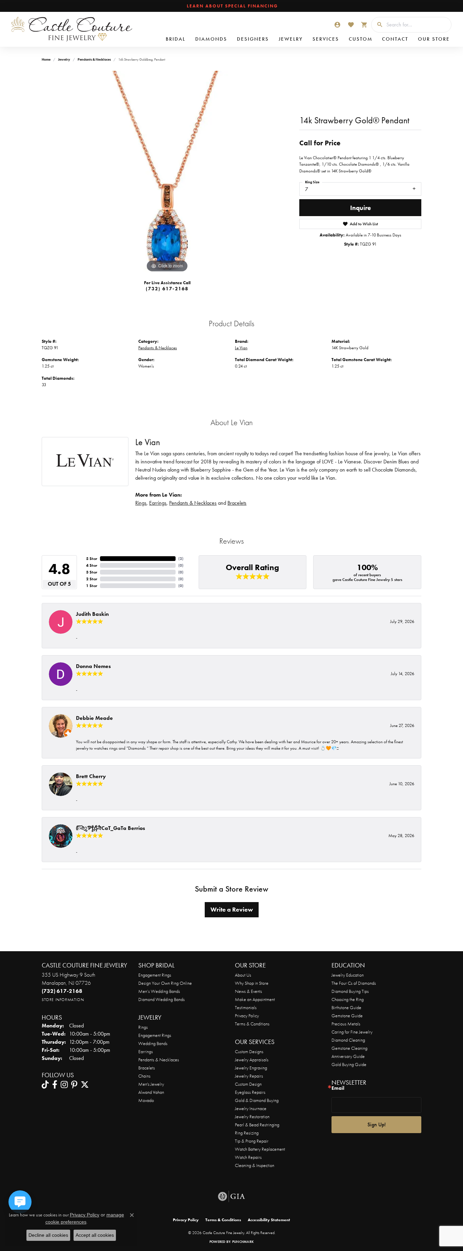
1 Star (91, 585)
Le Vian (241, 348)
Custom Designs (249, 1051)
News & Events (248, 991)
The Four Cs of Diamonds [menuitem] (353, 983)
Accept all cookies (95, 1235)
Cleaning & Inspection (254, 1165)
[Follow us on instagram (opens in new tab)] (64, 1085)
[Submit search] (377, 25)
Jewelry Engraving (251, 1068)
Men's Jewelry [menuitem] (151, 1084)
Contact (395, 39)
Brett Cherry (91, 776)
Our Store (434, 39)
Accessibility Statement (269, 1220)
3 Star (91, 572)
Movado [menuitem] (146, 1100)
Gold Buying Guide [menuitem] (348, 1064)
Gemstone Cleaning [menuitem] (349, 1048)
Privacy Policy (247, 1016)
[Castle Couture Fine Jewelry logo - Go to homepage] (71, 29)
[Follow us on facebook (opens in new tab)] (54, 1085)
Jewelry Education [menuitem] (347, 975)
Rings (140, 502)
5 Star (91, 558)
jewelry (64, 59)
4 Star (91, 565)
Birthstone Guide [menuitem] (346, 1007)
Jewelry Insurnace (250, 1108)
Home (46, 59)
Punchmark (243, 1241)
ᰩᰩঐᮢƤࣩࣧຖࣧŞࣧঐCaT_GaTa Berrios (110, 828)
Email (337, 1088)
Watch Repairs (248, 1157)
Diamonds (211, 39)
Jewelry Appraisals (251, 1060)
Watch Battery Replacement (260, 1149)
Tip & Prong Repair (251, 1141)
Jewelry (291, 39)
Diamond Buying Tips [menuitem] (350, 991)
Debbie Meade (94, 718)
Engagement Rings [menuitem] (154, 1035)
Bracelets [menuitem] (146, 1068)
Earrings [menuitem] (145, 1051)
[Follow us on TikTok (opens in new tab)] (45, 1085)
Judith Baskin (92, 614)
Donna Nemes (93, 666)
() (180, 558)
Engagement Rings (154, 975)
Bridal (175, 39)
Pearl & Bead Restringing (257, 1125)
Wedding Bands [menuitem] (152, 1043)
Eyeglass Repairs (250, 1092)
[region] (167, 172)
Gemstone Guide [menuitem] (347, 1016)
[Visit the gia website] (231, 1196)
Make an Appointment (255, 999)
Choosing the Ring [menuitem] (347, 999)
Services (326, 39)
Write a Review (231, 909)
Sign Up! (376, 1124)
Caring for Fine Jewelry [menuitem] (352, 1032)
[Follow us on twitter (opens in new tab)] (85, 1085)
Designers (253, 39)
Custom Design (248, 1084)
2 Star (91, 579)
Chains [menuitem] (144, 1076)
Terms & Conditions (252, 1024)
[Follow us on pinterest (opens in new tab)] (74, 1085)
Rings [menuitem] (143, 1027)
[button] (337, 24)
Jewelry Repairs (249, 1076)
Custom (361, 39)
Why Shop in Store (251, 983)
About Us (243, 975)
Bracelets (236, 502)
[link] (231, 6)
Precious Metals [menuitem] (345, 1024)
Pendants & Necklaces (94, 59)
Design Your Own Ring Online (165, 983)
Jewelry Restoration (252, 1116)
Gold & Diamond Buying (257, 1100)
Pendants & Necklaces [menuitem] (158, 1060)
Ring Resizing (247, 1133)
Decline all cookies (48, 1235)
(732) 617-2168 (167, 289)
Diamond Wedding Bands (161, 999)
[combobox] (417, 25)
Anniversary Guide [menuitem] (348, 1056)
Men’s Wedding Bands (159, 991)
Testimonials (246, 1007)
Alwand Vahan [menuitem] (151, 1092)
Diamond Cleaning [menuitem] (348, 1040)
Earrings (157, 502)
